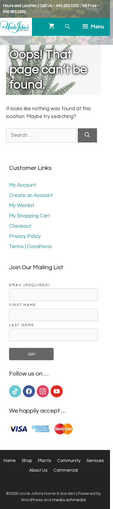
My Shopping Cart (29, 216)
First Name (22, 305)
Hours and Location (20, 6)
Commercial (65, 470)
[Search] (87, 135)
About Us (38, 470)
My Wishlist (22, 205)
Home (10, 460)
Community (68, 460)
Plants (44, 460)
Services (95, 460)
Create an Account (31, 195)
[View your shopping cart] (51, 27)
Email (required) (29, 285)
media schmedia (69, 500)
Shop (27, 460)
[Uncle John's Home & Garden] (14, 27)
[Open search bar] (68, 27)
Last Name (21, 325)
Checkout (20, 226)
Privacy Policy (25, 236)
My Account (22, 185)
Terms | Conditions (30, 246)
